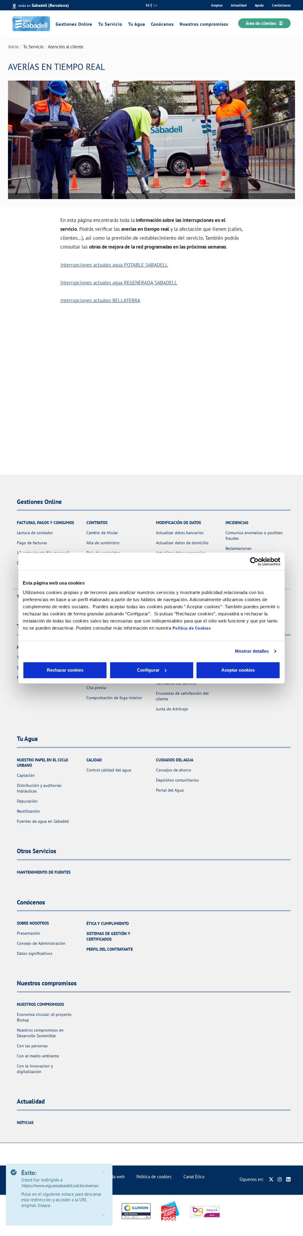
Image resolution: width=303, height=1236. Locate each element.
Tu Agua (136, 24)
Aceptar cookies (238, 670)
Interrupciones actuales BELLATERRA (100, 300)
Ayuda (259, 5)
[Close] (103, 1215)
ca (155, 5)
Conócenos (162, 24)
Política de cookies (153, 1176)
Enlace (44, 1205)
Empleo (217, 5)
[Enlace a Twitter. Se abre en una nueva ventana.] (271, 1179)
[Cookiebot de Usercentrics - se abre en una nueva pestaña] (254, 561)
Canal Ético (193, 1176)
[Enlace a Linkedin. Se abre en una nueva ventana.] (288, 1179)
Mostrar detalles (252, 651)
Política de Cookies (192, 628)
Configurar (148, 670)
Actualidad (238, 5)
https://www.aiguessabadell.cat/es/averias (60, 1185)
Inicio (13, 46)
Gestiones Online (74, 24)
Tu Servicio (110, 24)
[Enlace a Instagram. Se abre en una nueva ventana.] (280, 1179)
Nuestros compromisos (204, 24)
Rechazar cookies (65, 670)
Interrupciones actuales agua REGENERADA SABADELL (118, 282)
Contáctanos (281, 5)
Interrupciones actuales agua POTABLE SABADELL (114, 264)
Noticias (25, 1122)
